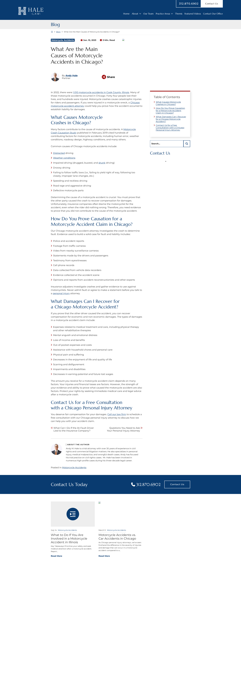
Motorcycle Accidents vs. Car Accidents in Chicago (117, 536)
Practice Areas (163, 13)
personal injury (61, 293)
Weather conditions (64, 158)
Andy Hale (72, 75)
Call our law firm (116, 414)
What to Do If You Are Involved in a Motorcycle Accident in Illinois (69, 538)
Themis (178, 13)
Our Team (148, 13)
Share (111, 77)
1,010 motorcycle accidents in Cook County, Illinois (101, 92)
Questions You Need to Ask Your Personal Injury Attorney (123, 429)
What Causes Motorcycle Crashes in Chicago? (168, 103)
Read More (56, 556)
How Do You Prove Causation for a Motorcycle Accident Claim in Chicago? (170, 110)
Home (126, 13)
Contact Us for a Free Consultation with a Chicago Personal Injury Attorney (170, 127)
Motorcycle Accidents (62, 40)
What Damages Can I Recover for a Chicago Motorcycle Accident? (171, 119)
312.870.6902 (188, 3)
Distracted (59, 153)
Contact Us (177, 484)
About (135, 13)
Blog (58, 32)
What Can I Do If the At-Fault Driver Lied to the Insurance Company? (73, 429)
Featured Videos (193, 13)
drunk (102, 162)
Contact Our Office (213, 13)
